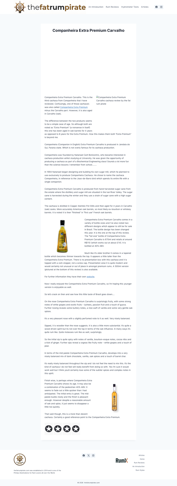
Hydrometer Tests (130, 7)
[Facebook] (156, 7)
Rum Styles (140, 470)
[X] (88, 455)
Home (142, 459)
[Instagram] (161, 7)
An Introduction (95, 7)
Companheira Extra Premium (74, 107)
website (90, 276)
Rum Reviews (112, 7)
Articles (144, 7)
